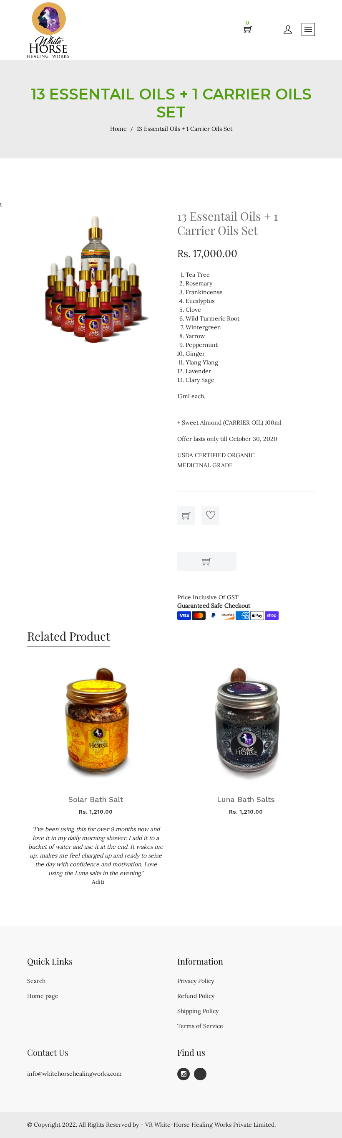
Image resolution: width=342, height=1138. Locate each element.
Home (118, 128)
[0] (248, 30)
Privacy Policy (195, 981)
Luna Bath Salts (246, 799)
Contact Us (47, 1052)
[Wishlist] (210, 515)
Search (36, 981)
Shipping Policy (198, 1011)
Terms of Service (200, 1026)
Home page (42, 996)
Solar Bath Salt (95, 799)
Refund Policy (195, 996)
